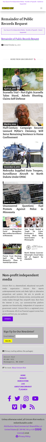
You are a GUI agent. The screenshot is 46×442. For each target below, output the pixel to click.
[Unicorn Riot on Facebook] (9, 399)
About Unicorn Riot (19, 368)
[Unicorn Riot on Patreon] (23, 407)
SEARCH (24, 389)
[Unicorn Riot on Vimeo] (14, 407)
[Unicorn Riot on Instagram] (26, 399)
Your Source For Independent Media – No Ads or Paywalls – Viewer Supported (23, 31)
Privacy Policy (24, 436)
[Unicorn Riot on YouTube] (35, 399)
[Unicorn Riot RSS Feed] (32, 407)
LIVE (23, 384)
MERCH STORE (23, 381)
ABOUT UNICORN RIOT (23, 387)
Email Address (9, 336)
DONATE (7, 319)
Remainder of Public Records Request (20, 39)
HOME (23, 375)
